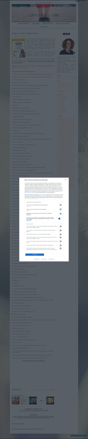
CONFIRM (34, 254)
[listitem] (44, 202)
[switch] (60, 205)
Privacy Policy (51, 259)
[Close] (66, 180)
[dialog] (44, 219)
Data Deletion (36, 259)
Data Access (44, 259)
